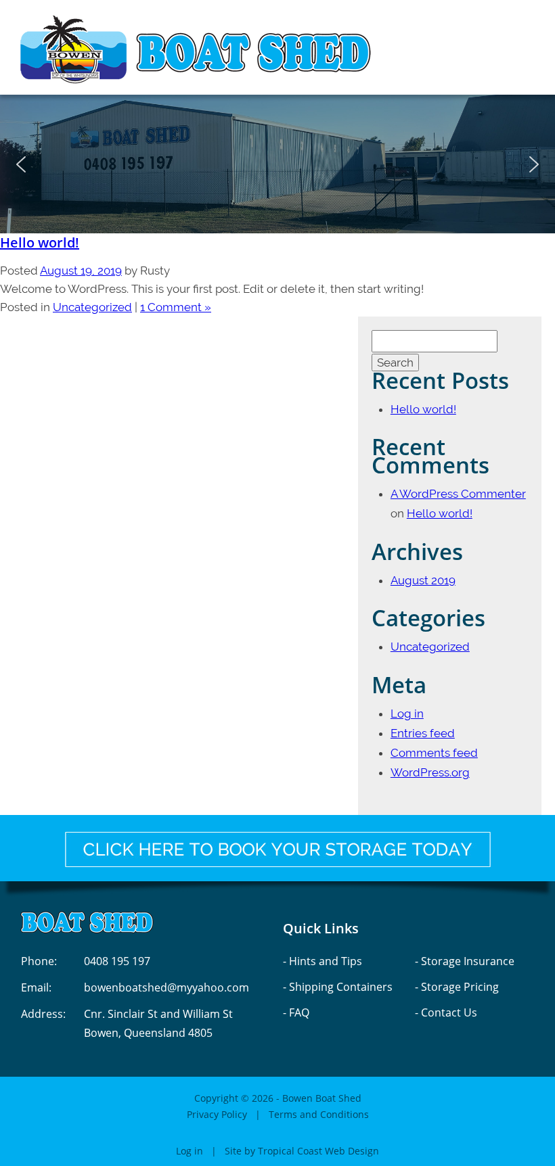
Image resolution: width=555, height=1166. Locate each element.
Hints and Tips (325, 961)
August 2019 (423, 580)
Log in (407, 713)
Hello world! (39, 242)
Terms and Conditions (319, 1114)
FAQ (299, 1012)
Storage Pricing (460, 986)
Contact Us (449, 1012)
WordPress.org (430, 772)
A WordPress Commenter (458, 493)
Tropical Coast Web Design (318, 1150)
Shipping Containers (341, 986)
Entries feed (423, 733)
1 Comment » (175, 307)
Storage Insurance (467, 961)
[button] (21, 164)
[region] (277, 164)
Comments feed (434, 753)
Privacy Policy (217, 1114)
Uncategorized (92, 307)
